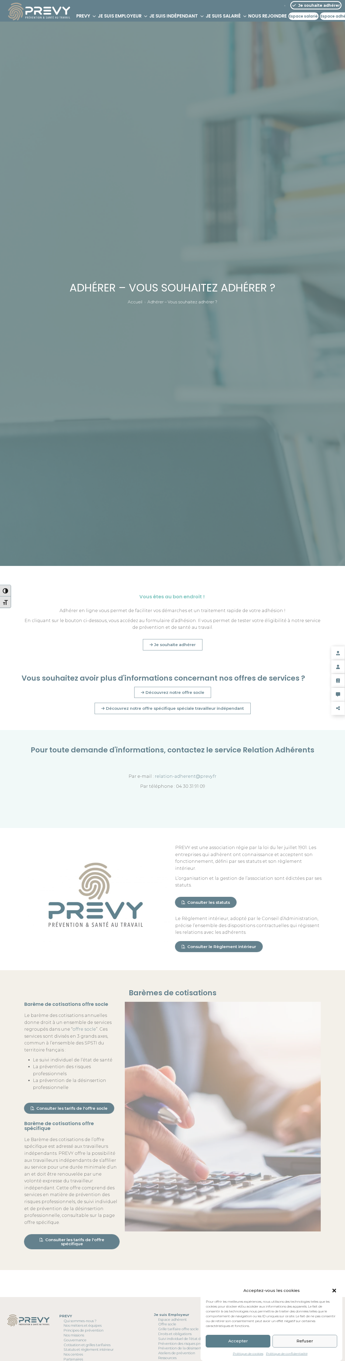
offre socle (84, 1029)
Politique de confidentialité (287, 1354)
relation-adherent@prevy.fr (185, 776)
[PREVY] (39, 16)
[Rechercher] (284, 5)
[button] (334, 1290)
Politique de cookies (248, 1354)
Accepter (238, 1341)
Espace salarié (303, 16)
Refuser (304, 1341)
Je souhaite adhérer (318, 5)
